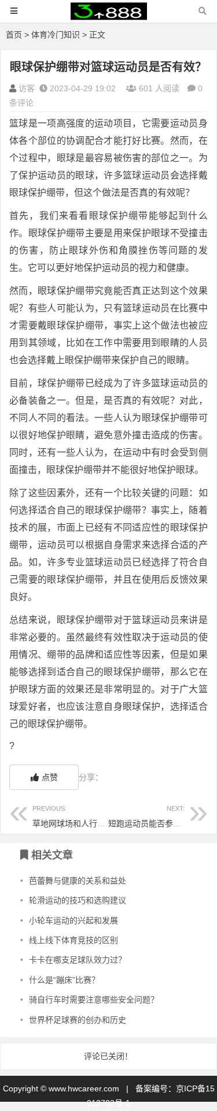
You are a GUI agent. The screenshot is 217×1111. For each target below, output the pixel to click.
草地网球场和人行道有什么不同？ (93, 816)
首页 (14, 34)
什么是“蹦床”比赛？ (64, 980)
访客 (27, 88)
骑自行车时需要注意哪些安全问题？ (94, 999)
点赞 (50, 777)
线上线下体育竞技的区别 (73, 940)
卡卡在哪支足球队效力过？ (77, 959)
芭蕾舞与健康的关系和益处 (77, 880)
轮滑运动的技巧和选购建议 (77, 900)
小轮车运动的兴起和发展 (73, 920)
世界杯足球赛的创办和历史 (77, 1019)
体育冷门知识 (55, 34)
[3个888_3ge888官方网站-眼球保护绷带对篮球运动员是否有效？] (109, 16)
